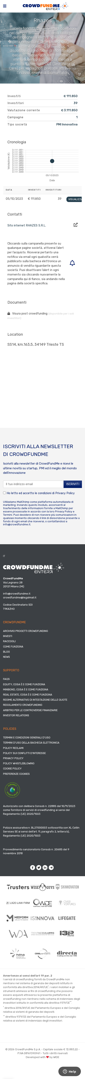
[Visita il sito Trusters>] (18, 887)
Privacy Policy (65, 493)
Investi (7, 636)
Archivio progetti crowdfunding (25, 630)
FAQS (6, 679)
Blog (6, 651)
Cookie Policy (12, 768)
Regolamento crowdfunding (22, 704)
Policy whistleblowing (18, 763)
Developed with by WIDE (42, 1057)
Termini (7, 514)
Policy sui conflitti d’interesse (24, 753)
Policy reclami (13, 748)
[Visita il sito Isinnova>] (42, 918)
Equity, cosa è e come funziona (24, 684)
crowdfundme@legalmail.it (19, 597)
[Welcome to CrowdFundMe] (45, 6)
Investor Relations (16, 715)
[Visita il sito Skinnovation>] (67, 887)
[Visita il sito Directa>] (67, 954)
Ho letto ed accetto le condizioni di (40, 493)
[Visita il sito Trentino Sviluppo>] (42, 933)
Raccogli (9, 641)
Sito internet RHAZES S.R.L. (26, 225)
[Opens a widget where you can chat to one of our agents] (69, 1072)
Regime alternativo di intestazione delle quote (35, 699)
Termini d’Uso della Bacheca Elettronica (31, 742)
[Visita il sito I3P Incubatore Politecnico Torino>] (67, 933)
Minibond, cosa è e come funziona (25, 689)
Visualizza (75, 199)
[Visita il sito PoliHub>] (18, 953)
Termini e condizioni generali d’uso (26, 737)
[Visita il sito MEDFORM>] (18, 918)
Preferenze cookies (16, 773)
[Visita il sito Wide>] (42, 903)
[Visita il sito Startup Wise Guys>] (42, 887)
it (4, 556)
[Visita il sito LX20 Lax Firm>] (18, 903)
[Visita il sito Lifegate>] (67, 918)
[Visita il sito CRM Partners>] (42, 954)
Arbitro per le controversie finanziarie (30, 710)
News (6, 656)
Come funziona (13, 646)
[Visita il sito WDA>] (18, 933)
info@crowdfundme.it (16, 524)
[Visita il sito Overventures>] (67, 903)
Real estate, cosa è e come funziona (27, 694)
